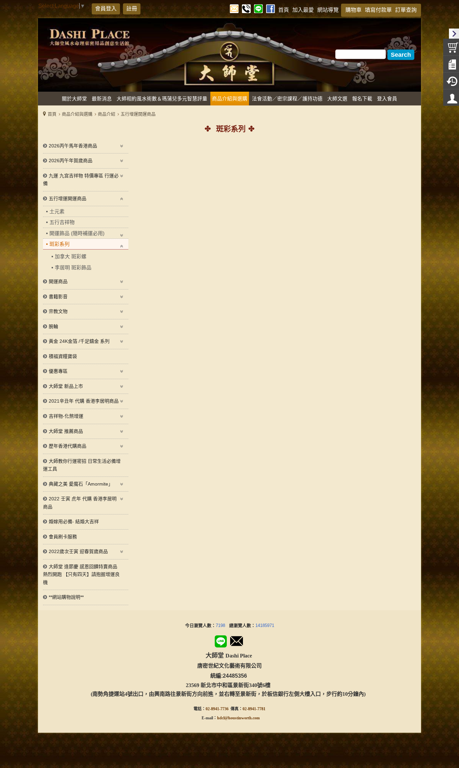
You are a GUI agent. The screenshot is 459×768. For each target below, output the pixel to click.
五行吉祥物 (62, 222)
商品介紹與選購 (77, 114)
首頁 (52, 114)
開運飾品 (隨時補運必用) (77, 233)
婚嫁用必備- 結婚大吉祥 (74, 521)
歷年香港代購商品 (67, 446)
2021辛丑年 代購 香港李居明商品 (84, 401)
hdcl (220, 718)
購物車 (353, 10)
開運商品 (58, 281)
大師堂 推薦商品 (66, 431)
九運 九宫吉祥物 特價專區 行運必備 (81, 179)
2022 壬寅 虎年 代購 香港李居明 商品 (80, 502)
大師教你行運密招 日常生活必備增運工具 (82, 465)
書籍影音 (58, 296)
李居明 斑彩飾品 (73, 267)
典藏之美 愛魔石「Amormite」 (81, 484)
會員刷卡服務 (63, 536)
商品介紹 (106, 114)
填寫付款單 (378, 10)
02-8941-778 (253, 709)
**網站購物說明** (66, 597)
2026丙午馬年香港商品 (73, 145)
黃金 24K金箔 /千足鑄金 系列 (79, 341)
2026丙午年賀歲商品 (70, 160)
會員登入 (106, 8)
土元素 (57, 211)
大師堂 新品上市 (66, 386)
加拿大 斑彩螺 (70, 256)
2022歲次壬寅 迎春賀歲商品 (78, 551)
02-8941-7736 (217, 709)
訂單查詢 (406, 10)
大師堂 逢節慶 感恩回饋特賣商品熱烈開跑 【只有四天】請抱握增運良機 (81, 574)
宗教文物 (58, 311)
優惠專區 (58, 371)
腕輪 (53, 326)
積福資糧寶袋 (63, 356)
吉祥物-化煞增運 (66, 416)
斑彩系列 (59, 244)
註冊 (131, 8)
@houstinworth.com (242, 718)
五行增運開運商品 (138, 114)
